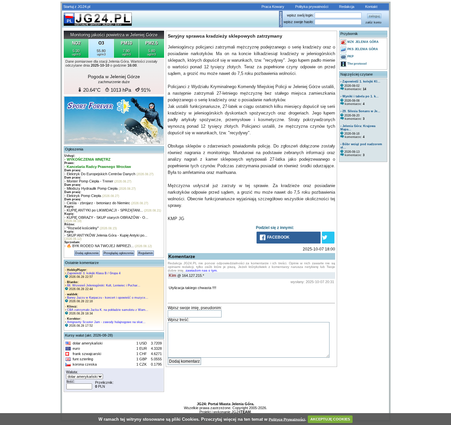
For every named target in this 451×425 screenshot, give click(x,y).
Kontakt (371, 7)
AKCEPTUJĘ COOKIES (330, 419)
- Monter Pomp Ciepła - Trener (88, 181)
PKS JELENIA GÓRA (362, 49)
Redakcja (346, 7)
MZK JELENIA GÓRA (362, 42)
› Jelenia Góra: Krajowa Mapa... (357, 127)
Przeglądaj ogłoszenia (118, 253)
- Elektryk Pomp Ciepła (82, 196)
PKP (350, 56)
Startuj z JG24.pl (76, 7)
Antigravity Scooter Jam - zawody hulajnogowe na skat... (106, 322)
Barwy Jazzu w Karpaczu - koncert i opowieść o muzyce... (107, 297)
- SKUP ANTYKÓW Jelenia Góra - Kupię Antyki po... (105, 235)
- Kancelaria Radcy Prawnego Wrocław (97, 167)
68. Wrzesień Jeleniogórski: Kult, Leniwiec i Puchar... (103, 285)
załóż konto (373, 22)
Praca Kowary (272, 7)
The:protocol (356, 63)
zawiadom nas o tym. (202, 270)
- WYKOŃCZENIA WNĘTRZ (87, 159)
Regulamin (145, 253)
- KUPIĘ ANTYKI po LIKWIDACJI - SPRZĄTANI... (103, 210)
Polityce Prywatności (287, 419)
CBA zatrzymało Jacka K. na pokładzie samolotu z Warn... (107, 309)
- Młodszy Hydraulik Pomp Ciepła (91, 188)
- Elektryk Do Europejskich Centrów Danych (99, 174)
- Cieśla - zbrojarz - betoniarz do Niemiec (97, 203)
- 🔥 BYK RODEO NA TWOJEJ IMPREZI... (99, 246)
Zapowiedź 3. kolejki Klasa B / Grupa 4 (94, 273)
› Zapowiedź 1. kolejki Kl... (360, 81)
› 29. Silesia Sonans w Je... (360, 111)
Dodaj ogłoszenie (87, 253)
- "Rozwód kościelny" (81, 228)
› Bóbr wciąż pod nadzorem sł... (361, 146)
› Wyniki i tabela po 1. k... (359, 96)
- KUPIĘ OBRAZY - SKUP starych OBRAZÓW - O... (106, 217)
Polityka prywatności (311, 7)
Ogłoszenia (74, 149)
